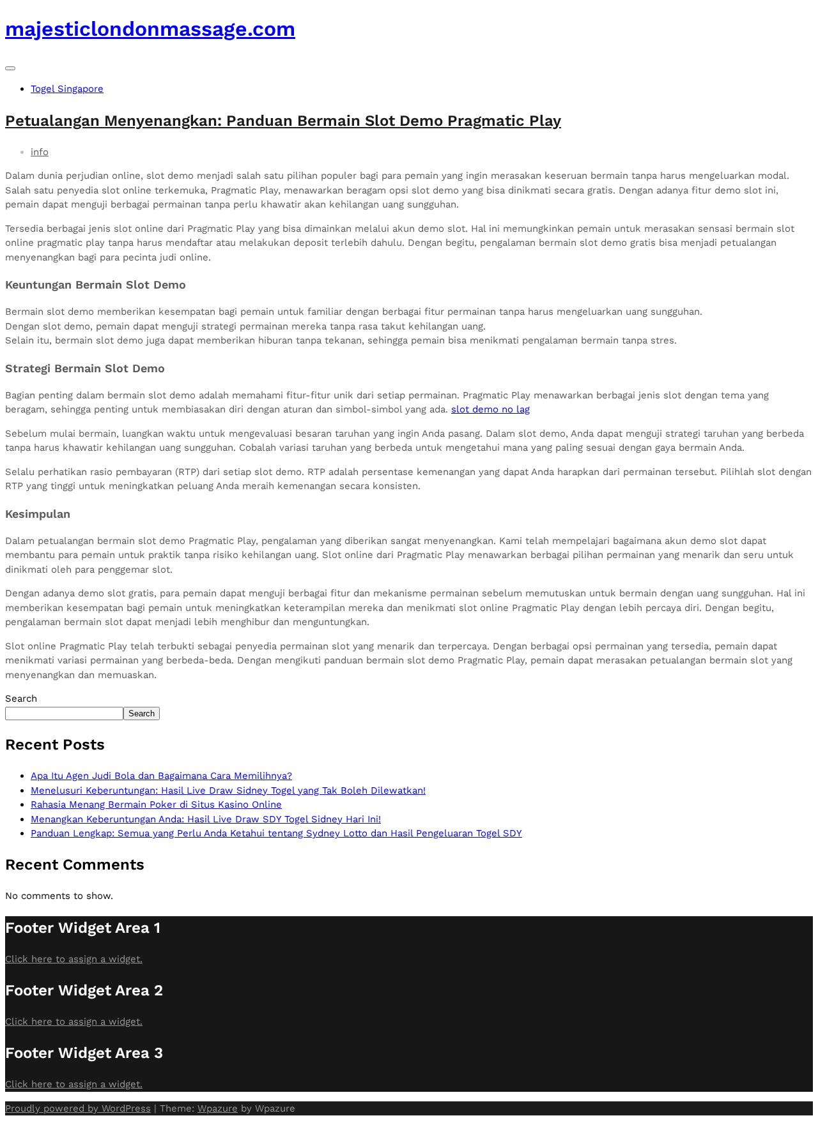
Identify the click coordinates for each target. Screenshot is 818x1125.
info (40, 152)
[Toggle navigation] (10, 68)
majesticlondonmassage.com (150, 29)
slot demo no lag (490, 409)
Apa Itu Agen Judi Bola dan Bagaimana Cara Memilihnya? (161, 775)
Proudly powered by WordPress (78, 1108)
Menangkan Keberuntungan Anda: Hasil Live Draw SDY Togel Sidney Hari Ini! (206, 819)
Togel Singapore (67, 88)
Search (21, 698)
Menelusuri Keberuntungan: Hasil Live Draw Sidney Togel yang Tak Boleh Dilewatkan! (228, 790)
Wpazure (217, 1108)
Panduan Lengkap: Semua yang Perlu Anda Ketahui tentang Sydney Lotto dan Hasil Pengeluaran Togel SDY (276, 833)
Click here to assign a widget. (74, 959)
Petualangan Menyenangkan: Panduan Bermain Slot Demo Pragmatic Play (283, 121)
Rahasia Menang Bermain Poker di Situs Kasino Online (156, 804)
